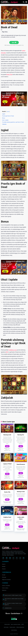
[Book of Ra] (7, 489)
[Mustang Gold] (7, 432)
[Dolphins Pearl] (7, 514)
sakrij (8, 111)
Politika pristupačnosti (20, 627)
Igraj (13, 42)
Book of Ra (9, 74)
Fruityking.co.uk (12, 350)
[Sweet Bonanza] (20, 461)
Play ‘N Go (5, 32)
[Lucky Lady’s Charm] (20, 514)
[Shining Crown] (20, 489)
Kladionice (4, 590)
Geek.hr (3, 564)
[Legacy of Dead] (7, 461)
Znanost (3, 568)
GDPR (22, 624)
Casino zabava (5, 587)
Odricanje (4, 577)
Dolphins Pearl (7, 517)
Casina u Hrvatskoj (6, 585)
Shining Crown (21, 491)
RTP (7, 352)
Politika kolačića (12, 627)
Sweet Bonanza (21, 464)
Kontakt (3, 574)
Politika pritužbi (7, 624)
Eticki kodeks (6, 627)
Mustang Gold (7, 434)
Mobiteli (3, 566)
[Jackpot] (9, 1)
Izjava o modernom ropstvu (15, 624)
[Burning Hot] (20, 432)
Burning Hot (21, 434)
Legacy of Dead (7, 463)
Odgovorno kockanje (6, 579)
